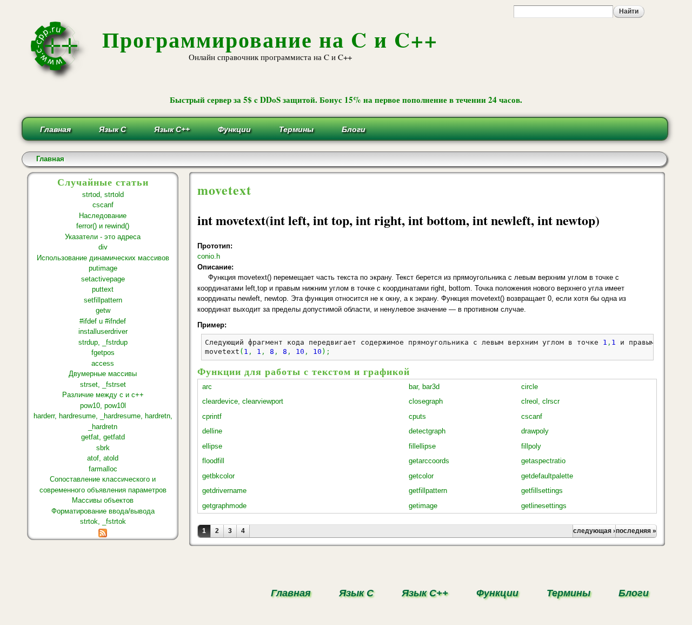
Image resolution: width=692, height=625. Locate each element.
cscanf (103, 205)
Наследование (103, 216)
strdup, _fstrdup (103, 342)
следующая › (594, 531)
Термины (296, 129)
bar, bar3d (424, 387)
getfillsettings (542, 490)
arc (207, 387)
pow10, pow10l (103, 406)
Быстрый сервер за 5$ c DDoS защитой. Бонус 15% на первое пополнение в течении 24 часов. (346, 100)
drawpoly (535, 431)
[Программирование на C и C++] (59, 78)
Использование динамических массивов (103, 258)
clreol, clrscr (540, 401)
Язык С (112, 129)
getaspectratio (543, 461)
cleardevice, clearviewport (242, 401)
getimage (423, 506)
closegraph (426, 401)
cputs (417, 416)
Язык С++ (172, 129)
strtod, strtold (103, 194)
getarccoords (429, 461)
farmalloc (103, 469)
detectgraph (427, 431)
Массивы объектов (103, 500)
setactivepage (103, 279)
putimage (103, 268)
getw (103, 310)
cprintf (212, 416)
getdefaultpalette (547, 476)
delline (212, 431)
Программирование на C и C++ (270, 39)
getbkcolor (218, 476)
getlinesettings (544, 506)
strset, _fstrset (103, 384)
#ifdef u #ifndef (102, 321)
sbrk (103, 448)
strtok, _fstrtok (103, 521)
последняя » (636, 531)
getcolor (421, 476)
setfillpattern (103, 300)
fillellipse (422, 446)
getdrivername (224, 490)
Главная (55, 129)
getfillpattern (428, 490)
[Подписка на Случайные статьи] (102, 532)
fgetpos (103, 352)
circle (529, 387)
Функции (234, 129)
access (102, 363)
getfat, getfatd (103, 437)
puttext (103, 289)
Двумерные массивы (103, 374)
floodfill (213, 461)
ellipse (212, 446)
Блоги (353, 129)
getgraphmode (224, 506)
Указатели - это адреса (103, 237)
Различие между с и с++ (103, 395)
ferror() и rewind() (102, 226)
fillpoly (531, 446)
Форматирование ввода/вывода (103, 511)
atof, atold (102, 458)
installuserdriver (103, 331)
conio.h (208, 256)
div (103, 247)
